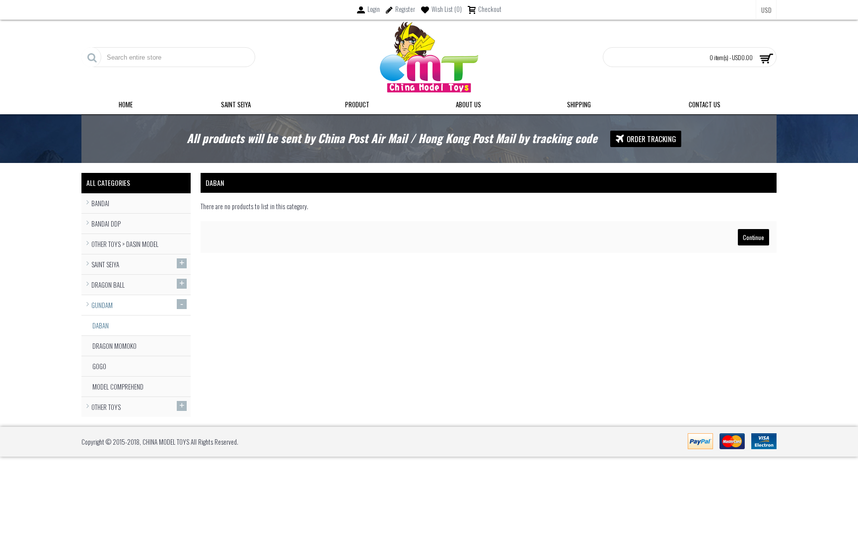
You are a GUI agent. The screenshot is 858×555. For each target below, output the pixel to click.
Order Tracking (651, 138)
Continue (753, 237)
